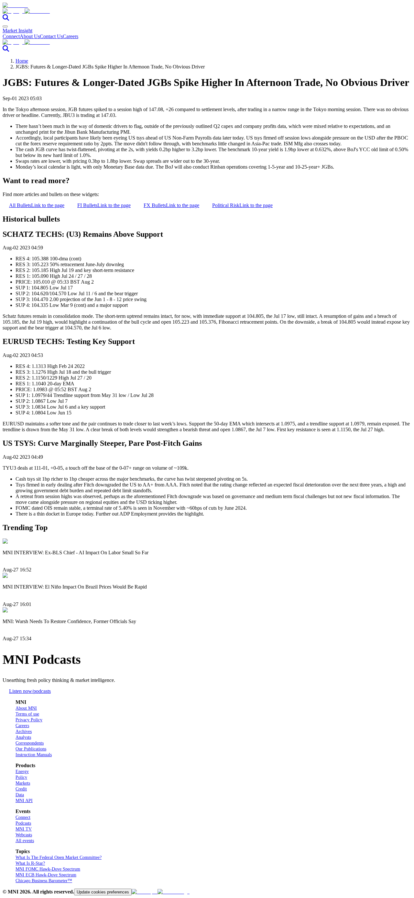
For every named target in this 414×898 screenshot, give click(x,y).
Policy (21, 777)
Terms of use (27, 714)
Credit (21, 789)
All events (25, 840)
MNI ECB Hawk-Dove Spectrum (46, 874)
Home (22, 61)
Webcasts (24, 834)
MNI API (24, 800)
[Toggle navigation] (5, 26)
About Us (30, 36)
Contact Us (51, 36)
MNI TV (24, 829)
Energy (22, 771)
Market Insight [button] (17, 30)
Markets (23, 783)
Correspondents (30, 743)
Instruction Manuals (34, 754)
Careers (70, 36)
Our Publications (31, 749)
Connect (11, 36)
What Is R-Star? (30, 863)
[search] (6, 19)
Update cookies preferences (103, 892)
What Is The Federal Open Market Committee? (59, 857)
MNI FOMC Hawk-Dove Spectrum (48, 869)
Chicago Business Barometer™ (44, 880)
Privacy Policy (29, 719)
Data (20, 794)
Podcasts (23, 823)
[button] (207, 11)
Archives (24, 731)
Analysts (23, 737)
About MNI (26, 708)
